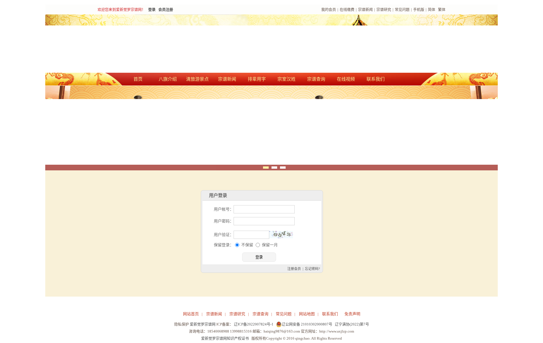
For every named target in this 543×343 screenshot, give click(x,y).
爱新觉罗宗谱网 (203, 324)
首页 (138, 79)
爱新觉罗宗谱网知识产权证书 (225, 338)
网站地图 (307, 314)
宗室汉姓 (286, 79)
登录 (152, 9)
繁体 (441, 9)
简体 (431, 9)
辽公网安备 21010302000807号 (307, 324)
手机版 (418, 9)
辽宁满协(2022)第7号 (352, 324)
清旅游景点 (197, 79)
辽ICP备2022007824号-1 (253, 324)
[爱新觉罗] (201, 44)
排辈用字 (257, 79)
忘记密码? (312, 269)
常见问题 (402, 9)
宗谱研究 (383, 9)
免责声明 (352, 314)
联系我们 (376, 79)
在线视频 (346, 79)
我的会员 (328, 9)
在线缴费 (347, 9)
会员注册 (165, 9)
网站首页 (191, 314)
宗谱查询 (316, 79)
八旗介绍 (168, 79)
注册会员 (294, 269)
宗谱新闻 (365, 9)
